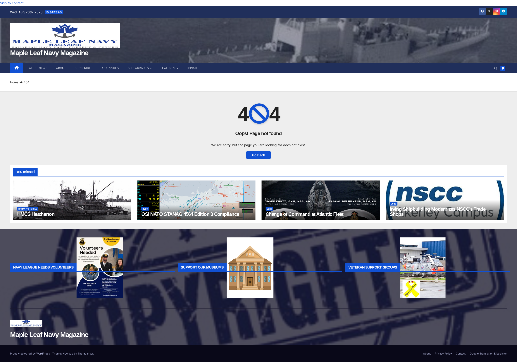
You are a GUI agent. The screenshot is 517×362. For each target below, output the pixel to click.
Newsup (68, 353)
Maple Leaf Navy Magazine (49, 53)
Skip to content (12, 3)
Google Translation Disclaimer (488, 353)
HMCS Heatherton (36, 214)
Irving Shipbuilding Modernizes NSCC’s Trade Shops (437, 211)
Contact (461, 353)
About (61, 68)
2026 (145, 209)
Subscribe (83, 68)
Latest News (37, 68)
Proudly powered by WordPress (30, 353)
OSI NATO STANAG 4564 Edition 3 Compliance (190, 214)
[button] (495, 68)
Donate (192, 68)
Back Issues (109, 68)
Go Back (258, 155)
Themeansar (85, 353)
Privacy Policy (443, 353)
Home (14, 82)
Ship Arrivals (139, 68)
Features (168, 68)
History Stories (27, 209)
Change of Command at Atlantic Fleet (304, 214)
